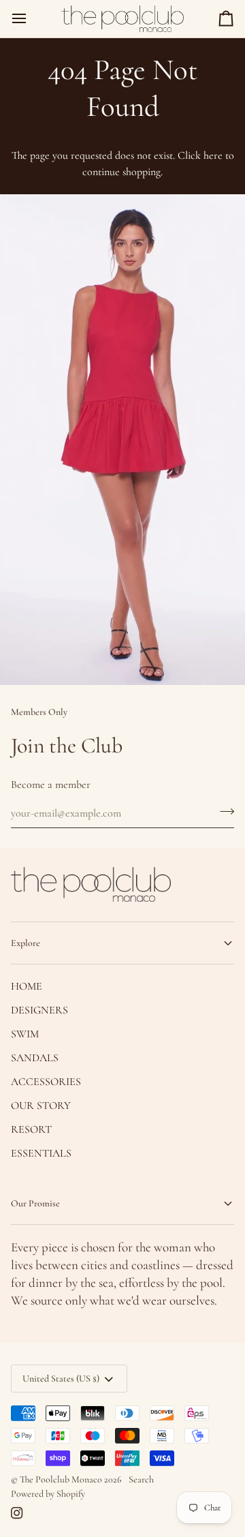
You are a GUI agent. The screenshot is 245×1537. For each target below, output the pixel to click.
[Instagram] (17, 1513)
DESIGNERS (39, 1010)
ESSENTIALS (41, 1153)
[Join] (223, 812)
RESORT (31, 1129)
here (213, 155)
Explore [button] (25, 943)
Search (141, 1479)
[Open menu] (31, 18)
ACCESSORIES (46, 1082)
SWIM (25, 1034)
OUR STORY (41, 1105)
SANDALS (35, 1058)
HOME (26, 986)
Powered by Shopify (48, 1494)
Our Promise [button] (35, 1203)
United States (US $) (60, 1378)
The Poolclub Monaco (61, 1479)
